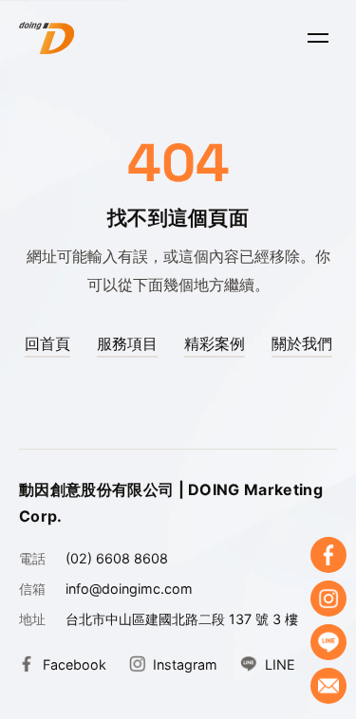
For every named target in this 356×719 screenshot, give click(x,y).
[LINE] (328, 642)
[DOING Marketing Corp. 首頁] (46, 38)
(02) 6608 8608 (117, 558)
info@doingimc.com (129, 589)
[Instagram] (328, 599)
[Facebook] (328, 555)
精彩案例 (214, 343)
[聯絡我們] (328, 686)
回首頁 (47, 343)
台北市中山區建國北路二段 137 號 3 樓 (182, 619)
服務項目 (127, 343)
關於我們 (302, 343)
